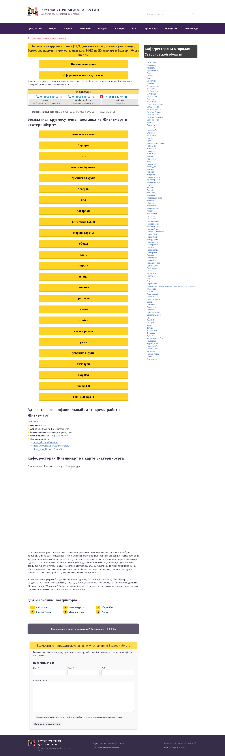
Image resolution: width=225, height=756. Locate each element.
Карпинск (151, 151)
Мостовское (152, 213)
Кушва (149, 184)
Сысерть (150, 322)
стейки (83, 320)
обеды (83, 243)
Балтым (150, 83)
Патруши (150, 247)
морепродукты (83, 233)
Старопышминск (154, 314)
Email (70, 668)
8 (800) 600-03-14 (51, 96)
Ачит (149, 78)
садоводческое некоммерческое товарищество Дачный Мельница (171, 287)
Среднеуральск (153, 312)
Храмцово (151, 340)
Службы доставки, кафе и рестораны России (109, 744)
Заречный (151, 135)
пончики (83, 287)
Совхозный (151, 307)
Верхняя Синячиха (155, 117)
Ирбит (149, 140)
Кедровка (151, 158)
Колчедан (151, 166)
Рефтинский (152, 283)
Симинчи (151, 304)
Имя (36, 668)
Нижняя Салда (153, 226)
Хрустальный (152, 343)
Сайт (103, 668)
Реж (148, 281)
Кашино (150, 156)
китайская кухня (83, 221)
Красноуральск (153, 179)
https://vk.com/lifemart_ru (45, 442)
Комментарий (40, 680)
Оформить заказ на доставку (83, 75)
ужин (83, 342)
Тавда (149, 325)
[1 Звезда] (117, 103)
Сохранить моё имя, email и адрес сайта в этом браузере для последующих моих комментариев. (79, 717)
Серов (149, 301)
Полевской (151, 260)
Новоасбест (152, 236)
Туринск (150, 335)
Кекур (149, 161)
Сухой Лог (151, 320)
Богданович (152, 101)
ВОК (83, 156)
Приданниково (153, 262)
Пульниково (152, 268)
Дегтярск (151, 125)
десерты (83, 189)
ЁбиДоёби (107, 607)
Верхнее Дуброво (154, 109)
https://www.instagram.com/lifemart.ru (51, 445)
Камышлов (151, 148)
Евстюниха (151, 127)
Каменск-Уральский (155, 143)
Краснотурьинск (154, 177)
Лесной (150, 190)
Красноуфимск (153, 182)
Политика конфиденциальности (175, 747)
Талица (150, 327)
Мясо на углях (76, 611)
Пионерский (152, 252)
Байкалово (151, 80)
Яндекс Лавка (44, 611)
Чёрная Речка (153, 353)
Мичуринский (153, 208)
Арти (149, 73)
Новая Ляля (152, 234)
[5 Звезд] (124, 103)
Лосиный (151, 195)
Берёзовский (152, 91)
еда (83, 200)
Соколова (151, 309)
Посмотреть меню (83, 64)
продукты (83, 298)
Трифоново (152, 330)
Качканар (151, 153)
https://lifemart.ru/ (60, 435)
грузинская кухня (83, 178)
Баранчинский (153, 86)
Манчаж (150, 200)
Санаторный (152, 294)
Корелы (150, 171)
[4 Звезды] (123, 103)
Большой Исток (153, 106)
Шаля (149, 356)
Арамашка (151, 65)
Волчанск (151, 122)
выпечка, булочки (83, 167)
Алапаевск (151, 62)
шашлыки (83, 386)
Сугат (149, 317)
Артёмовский (152, 70)
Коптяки (150, 169)
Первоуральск (153, 249)
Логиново (151, 192)
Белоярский (152, 88)
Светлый (150, 296)
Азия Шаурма (76, 607)
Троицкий (151, 333)
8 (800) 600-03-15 (83, 96)
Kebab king (42, 607)
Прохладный (152, 265)
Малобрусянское (154, 197)
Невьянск (151, 216)
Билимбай (151, 93)
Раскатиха (151, 273)
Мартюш (150, 203)
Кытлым (150, 187)
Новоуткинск (152, 242)
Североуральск (153, 299)
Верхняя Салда (154, 114)
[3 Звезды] (121, 103)
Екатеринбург (153, 130)
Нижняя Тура (152, 229)
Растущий (151, 275)
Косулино (151, 174)
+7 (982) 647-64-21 (115, 96)
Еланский (151, 132)
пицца (83, 276)
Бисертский (152, 96)
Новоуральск (152, 239)
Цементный (152, 346)
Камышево (151, 145)
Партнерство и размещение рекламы (106, 747)
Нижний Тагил (153, 223)
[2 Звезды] (119, 103)
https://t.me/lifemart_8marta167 (48, 449)
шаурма (83, 375)
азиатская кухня (83, 134)
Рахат (104, 611)
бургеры (83, 145)
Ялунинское (152, 359)
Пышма (150, 270)
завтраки (83, 211)
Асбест (150, 75)
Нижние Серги (153, 221)
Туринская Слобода (156, 338)
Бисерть (150, 99)
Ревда (149, 278)
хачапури (83, 364)
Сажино (150, 291)
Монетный (151, 210)
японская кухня (83, 396)
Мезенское (151, 205)
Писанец (150, 255)
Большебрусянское (155, 104)
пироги (83, 265)
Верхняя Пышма (154, 112)
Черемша (151, 351)
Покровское (152, 257)
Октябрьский (152, 244)
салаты (83, 309)
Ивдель (150, 138)
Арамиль (151, 67)
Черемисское (152, 348)
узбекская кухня (83, 353)
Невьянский (152, 218)
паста (83, 254)
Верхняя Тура (153, 119)
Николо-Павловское (155, 231)
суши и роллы (83, 331)
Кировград (152, 164)
